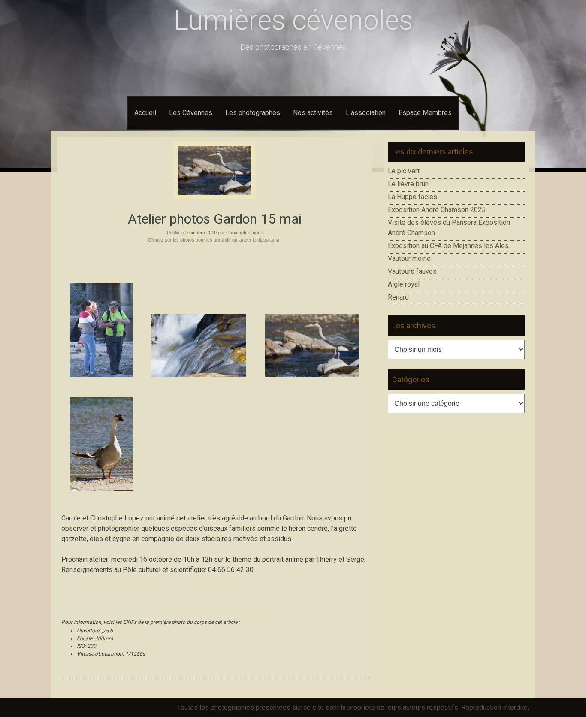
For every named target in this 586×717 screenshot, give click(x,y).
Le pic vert (404, 171)
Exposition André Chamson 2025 (437, 210)
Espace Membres (425, 113)
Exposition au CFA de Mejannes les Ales (448, 246)
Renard (398, 297)
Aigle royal (404, 284)
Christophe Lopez (244, 232)
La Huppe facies (412, 197)
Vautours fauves (412, 271)
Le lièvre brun (408, 184)
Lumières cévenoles (293, 20)
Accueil (145, 113)
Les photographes (252, 113)
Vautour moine (409, 258)
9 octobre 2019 (201, 232)
